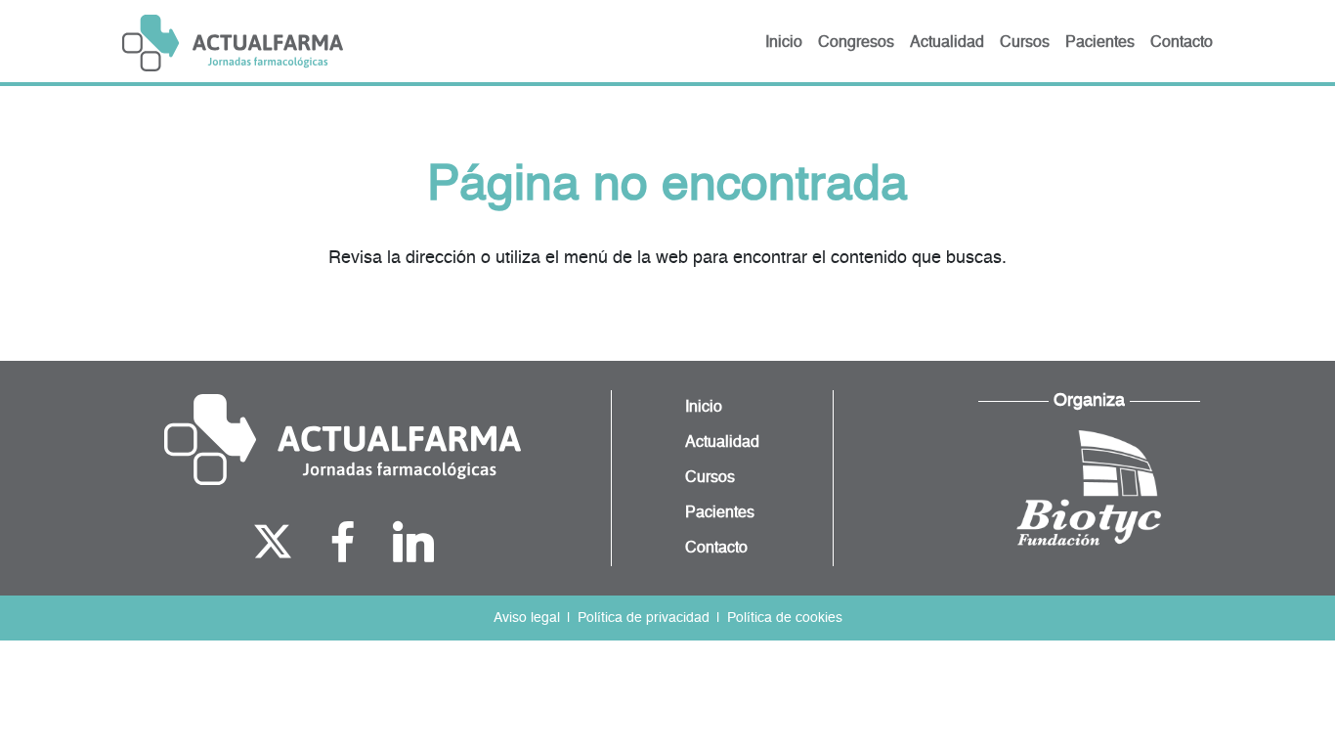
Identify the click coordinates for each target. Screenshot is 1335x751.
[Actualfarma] (342, 440)
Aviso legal (527, 618)
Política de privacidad (644, 618)
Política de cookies (784, 618)
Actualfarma (232, 43)
